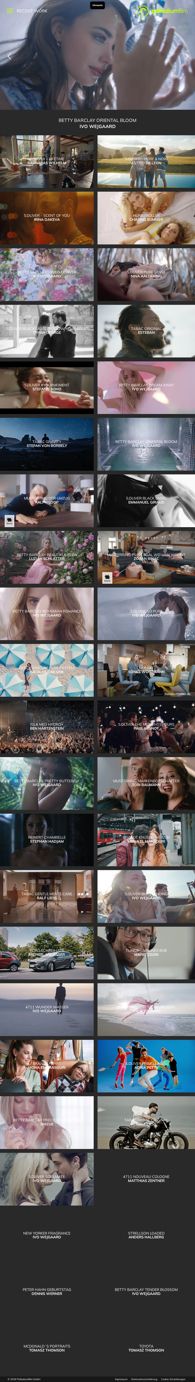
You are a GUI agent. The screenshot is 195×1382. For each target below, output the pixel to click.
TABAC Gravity (5, 56)
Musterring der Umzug (190, 56)
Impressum (121, 1379)
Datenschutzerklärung (144, 1379)
